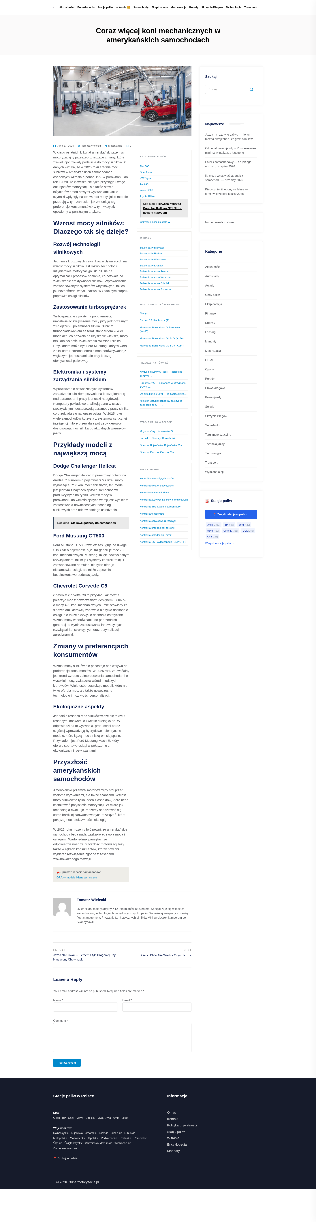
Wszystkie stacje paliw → (219, 543)
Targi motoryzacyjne (218, 434)
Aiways (144, 313)
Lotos (125, 1117)
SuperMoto (212, 425)
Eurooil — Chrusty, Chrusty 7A (157, 438)
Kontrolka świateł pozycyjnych (157, 485)
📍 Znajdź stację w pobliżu (231, 514)
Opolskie (93, 1138)
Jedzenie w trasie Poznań (154, 271)
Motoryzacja (178, 7)
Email (127, 1000)
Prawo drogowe (215, 388)
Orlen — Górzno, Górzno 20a (157, 452)
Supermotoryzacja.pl (84, 1182)
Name (58, 1000)
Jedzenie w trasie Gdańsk (155, 283)
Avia (212, 536)
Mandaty (210, 341)
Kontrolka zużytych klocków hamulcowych (164, 499)
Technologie (233, 7)
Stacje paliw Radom (151, 253)
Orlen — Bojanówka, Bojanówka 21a (161, 445)
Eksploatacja (159, 7)
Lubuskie (129, 1132)
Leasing (210, 332)
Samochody (140, 7)
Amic (116, 1117)
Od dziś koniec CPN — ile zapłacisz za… (163, 393)
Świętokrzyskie (73, 1143)
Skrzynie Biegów (212, 7)
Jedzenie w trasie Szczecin (155, 289)
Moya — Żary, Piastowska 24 (156, 431)
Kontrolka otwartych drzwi (154, 492)
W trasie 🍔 (123, 7)
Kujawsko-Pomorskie (84, 1132)
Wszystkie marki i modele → (155, 222)
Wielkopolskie (122, 1143)
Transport (250, 7)
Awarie (209, 285)
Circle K (230, 530)
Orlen (213, 524)
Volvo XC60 (146, 190)
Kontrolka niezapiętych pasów (157, 478)
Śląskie (57, 1143)
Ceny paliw (212, 294)
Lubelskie (116, 1132)
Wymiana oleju (215, 471)
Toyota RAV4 (147, 196)
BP (229, 524)
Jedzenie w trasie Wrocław (155, 277)
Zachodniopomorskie (65, 1148)
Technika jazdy (215, 444)
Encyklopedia (86, 7)
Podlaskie (125, 1138)
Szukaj (211, 77)
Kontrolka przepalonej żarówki (157, 527)
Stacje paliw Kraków (151, 265)
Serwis (209, 406)
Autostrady (212, 276)
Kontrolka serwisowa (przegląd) (158, 520)
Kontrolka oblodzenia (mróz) (156, 534)
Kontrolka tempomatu (152, 513)
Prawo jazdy (213, 397)
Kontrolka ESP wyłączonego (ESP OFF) (163, 541)
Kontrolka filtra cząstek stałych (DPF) (161, 506)
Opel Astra (146, 172)
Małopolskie (60, 1138)
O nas (171, 1112)
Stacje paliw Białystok (152, 247)
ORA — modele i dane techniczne (77, 877)
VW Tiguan (146, 178)
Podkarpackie (109, 1138)
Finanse (210, 313)
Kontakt (172, 1119)
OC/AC (210, 360)
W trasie (173, 1138)
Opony (209, 369)
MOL (248, 530)
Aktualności (66, 7)
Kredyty (210, 322)
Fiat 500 (144, 166)
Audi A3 (144, 184)
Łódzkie (103, 1132)
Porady (193, 7)
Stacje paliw (105, 7)
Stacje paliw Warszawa (153, 259)
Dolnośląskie (61, 1132)
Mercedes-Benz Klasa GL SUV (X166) (162, 338)
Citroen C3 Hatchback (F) (154, 320)
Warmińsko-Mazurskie (98, 1143)
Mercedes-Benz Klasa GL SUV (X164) (162, 345)
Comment (60, 1020)
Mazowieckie (78, 1138)
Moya (213, 530)
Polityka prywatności (182, 1125)
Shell (244, 524)
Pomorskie (140, 1138)
